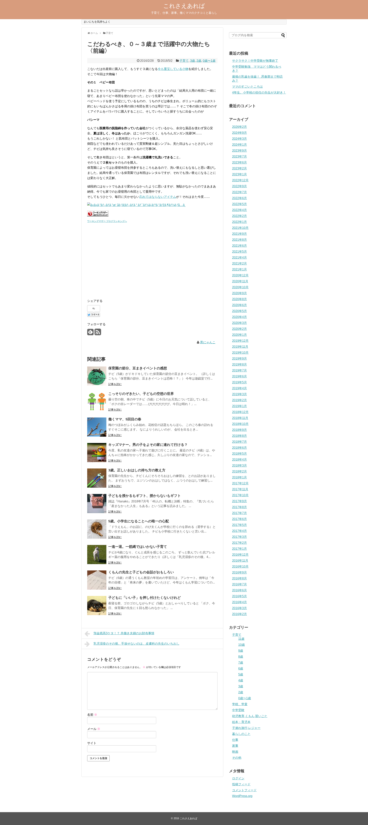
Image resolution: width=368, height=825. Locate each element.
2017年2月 (239, 542)
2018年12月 (240, 412)
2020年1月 (239, 334)
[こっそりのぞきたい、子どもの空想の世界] (96, 401)
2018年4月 (239, 459)
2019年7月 (239, 370)
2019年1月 (239, 406)
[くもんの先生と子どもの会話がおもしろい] (96, 580)
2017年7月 (239, 513)
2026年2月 (239, 126)
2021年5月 (239, 251)
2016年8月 (239, 578)
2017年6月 (239, 519)
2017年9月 (239, 501)
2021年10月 (240, 227)
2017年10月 (240, 495)
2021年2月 (239, 263)
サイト (91, 743)
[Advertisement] (116, 261)
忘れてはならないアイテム (157, 196)
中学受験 (238, 710)
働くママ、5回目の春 (124, 419)
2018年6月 (239, 447)
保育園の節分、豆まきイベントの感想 (137, 368)
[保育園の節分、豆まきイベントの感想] (96, 376)
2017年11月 (240, 489)
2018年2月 (239, 471)
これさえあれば (184, 6)
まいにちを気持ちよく (97, 21)
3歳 (192, 60)
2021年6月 (239, 245)
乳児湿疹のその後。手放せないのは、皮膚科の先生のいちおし (136, 643)
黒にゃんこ (207, 342)
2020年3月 (239, 323)
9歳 (240, 650)
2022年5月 (239, 204)
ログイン (238, 778)
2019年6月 (239, 376)
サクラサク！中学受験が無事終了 (255, 60)
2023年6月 (239, 162)
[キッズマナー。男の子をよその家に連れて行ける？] (96, 452)
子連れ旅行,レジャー (246, 728)
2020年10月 (240, 287)
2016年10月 (240, 566)
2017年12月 (240, 483)
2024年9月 (239, 132)
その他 (236, 757)
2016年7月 (239, 584)
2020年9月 (239, 293)
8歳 (240, 656)
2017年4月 (239, 530)
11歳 (241, 638)
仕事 (235, 739)
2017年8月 (239, 507)
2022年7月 (239, 192)
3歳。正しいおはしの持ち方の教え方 (136, 470)
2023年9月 (239, 150)
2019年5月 (239, 382)
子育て (184, 60)
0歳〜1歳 (209, 60)
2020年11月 (240, 281)
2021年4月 (239, 257)
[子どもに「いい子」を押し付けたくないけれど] (96, 605)
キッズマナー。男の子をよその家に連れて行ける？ (148, 445)
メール (93, 729)
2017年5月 (239, 525)
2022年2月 (239, 216)
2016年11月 (240, 560)
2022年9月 (239, 186)
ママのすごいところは (247, 86)
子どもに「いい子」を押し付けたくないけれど (144, 598)
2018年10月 (240, 424)
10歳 (241, 644)
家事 (235, 745)
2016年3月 (239, 608)
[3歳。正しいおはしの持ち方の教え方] (96, 478)
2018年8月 (239, 435)
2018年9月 (239, 429)
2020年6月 (239, 305)
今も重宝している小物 (173, 69)
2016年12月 (240, 554)
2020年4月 (239, 317)
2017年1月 (239, 548)
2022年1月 (239, 222)
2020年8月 (239, 299)
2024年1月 (239, 144)
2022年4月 (239, 210)
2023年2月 (239, 168)
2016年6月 (239, 590)
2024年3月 (239, 138)
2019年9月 (239, 358)
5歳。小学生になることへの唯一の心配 (138, 521)
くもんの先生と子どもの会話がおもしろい (141, 572)
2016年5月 (239, 596)
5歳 (240, 674)
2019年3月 (239, 394)
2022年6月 (239, 198)
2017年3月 (239, 536)
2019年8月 (239, 364)
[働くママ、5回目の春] (96, 427)
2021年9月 (239, 233)
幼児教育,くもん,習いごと (249, 716)
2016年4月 (239, 602)
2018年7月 (239, 441)
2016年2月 (239, 614)
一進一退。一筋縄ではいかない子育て (137, 547)
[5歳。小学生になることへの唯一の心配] (96, 529)
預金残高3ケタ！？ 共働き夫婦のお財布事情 (124, 633)
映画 (235, 751)
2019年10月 (240, 352)
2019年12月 (240, 340)
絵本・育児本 (241, 722)
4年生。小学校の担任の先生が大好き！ (259, 92)
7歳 (240, 662)
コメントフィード (244, 790)
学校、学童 (239, 704)
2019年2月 (239, 400)
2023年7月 (239, 156)
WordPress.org (242, 796)
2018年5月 (239, 453)
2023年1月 (239, 174)
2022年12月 (240, 180)
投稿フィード (241, 784)
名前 (92, 714)
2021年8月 (239, 239)
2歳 (198, 60)
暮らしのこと (241, 733)
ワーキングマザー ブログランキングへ (107, 221)
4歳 (240, 680)
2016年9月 (239, 572)
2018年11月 (240, 418)
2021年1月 (239, 269)
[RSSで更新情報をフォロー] (97, 333)
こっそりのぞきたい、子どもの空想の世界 (141, 394)
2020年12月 (240, 275)
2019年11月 (240, 346)
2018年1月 (239, 477)
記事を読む (115, 384)
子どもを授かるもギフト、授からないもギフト (144, 496)
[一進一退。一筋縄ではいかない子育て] (96, 554)
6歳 (240, 668)
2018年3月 (239, 465)
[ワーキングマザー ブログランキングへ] (97, 215)
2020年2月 (239, 328)
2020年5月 (239, 311)
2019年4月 (239, 388)
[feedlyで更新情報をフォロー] (90, 333)
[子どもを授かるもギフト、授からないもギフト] (96, 503)
